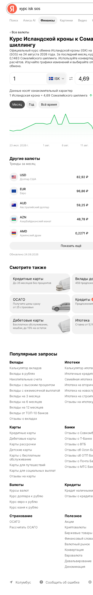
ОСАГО (15, 521)
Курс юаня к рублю (24, 507)
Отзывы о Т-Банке (78, 438)
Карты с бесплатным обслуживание (25, 457)
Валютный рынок (77, 544)
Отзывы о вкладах (23, 418)
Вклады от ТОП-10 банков (29, 413)
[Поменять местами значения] (71, 78)
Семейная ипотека (78, 379)
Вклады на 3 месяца (25, 396)
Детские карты (21, 450)
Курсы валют (19, 490)
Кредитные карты (23, 433)
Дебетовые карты (23, 438)
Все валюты (20, 32)
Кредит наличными (79, 490)
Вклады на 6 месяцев (26, 402)
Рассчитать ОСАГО (24, 527)
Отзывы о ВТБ (75, 444)
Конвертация (74, 550)
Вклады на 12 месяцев (26, 407)
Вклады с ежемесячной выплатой (35, 390)
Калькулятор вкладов (26, 368)
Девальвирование (78, 561)
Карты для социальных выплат (33, 470)
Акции (69, 521)
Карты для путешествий (27, 465)
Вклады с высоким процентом (32, 385)
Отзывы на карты (23, 476)
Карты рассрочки (23, 444)
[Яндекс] (12, 8)
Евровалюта (73, 555)
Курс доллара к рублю (26, 496)
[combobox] (53, 8)
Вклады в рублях (22, 373)
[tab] (17, 104)
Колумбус (23, 582)
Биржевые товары (78, 533)
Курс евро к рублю (24, 501)
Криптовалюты (75, 527)
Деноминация (75, 566)
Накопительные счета (26, 379)
